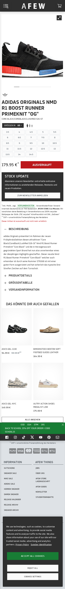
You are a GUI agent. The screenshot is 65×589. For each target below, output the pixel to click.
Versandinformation (23, 289)
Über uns (40, 473)
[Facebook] (7, 437)
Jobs (38, 468)
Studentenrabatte (45, 497)
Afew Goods (41, 486)
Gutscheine (9, 468)
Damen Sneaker (11, 494)
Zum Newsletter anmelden (32, 195)
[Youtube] (41, 437)
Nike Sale (8, 478)
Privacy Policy (22, 544)
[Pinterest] (49, 437)
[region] (33, 552)
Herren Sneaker (11, 489)
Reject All (33, 568)
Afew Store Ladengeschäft (43, 479)
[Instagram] (16, 437)
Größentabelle (20, 282)
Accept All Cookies (32, 556)
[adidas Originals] (5, 94)
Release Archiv (11, 505)
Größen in (12, 125)
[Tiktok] (24, 437)
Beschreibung (18, 229)
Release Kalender (12, 499)
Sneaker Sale (10, 473)
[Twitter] (32, 437)
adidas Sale (9, 484)
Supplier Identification (41, 544)
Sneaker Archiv (11, 510)
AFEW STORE (33, 5)
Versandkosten (26, 205)
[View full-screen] (59, 17)
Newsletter (41, 492)
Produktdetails (20, 275)
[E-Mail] (58, 437)
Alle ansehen (32, 419)
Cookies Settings (32, 576)
